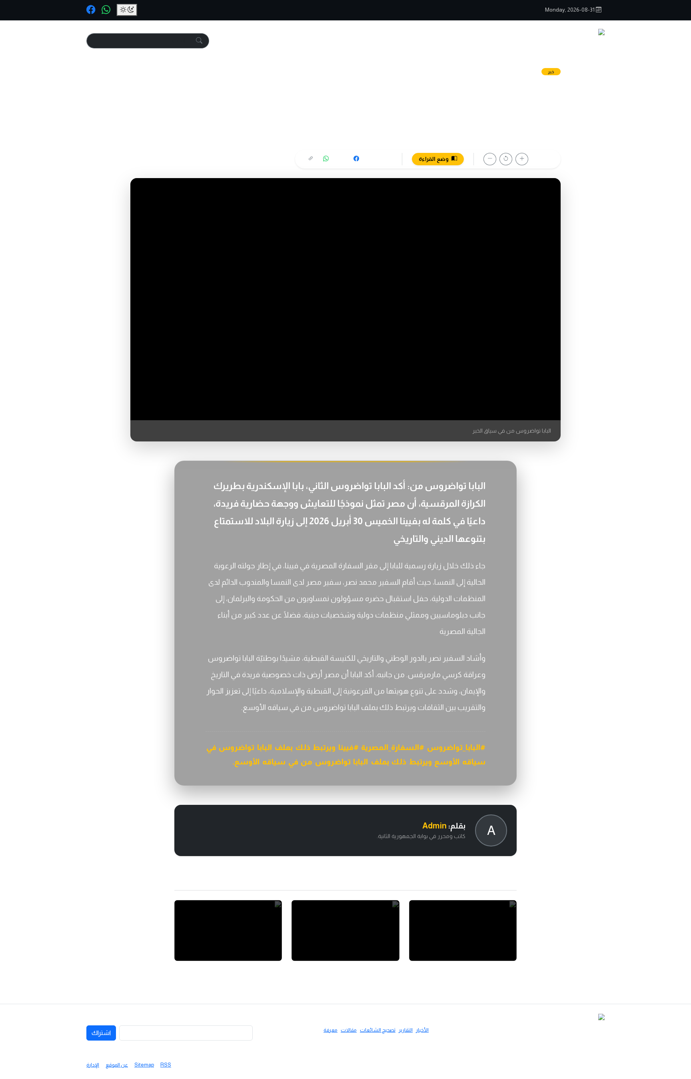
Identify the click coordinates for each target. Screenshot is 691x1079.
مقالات (309, 40)
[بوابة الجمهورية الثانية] (567, 41)
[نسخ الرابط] (311, 159)
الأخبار (464, 40)
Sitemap (144, 1065)
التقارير (425, 40)
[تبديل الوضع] (127, 10)
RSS (165, 1065)
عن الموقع (117, 1065)
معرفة (269, 40)
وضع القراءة (434, 159)
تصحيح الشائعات (367, 40)
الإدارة (92, 1065)
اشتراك (101, 1032)
